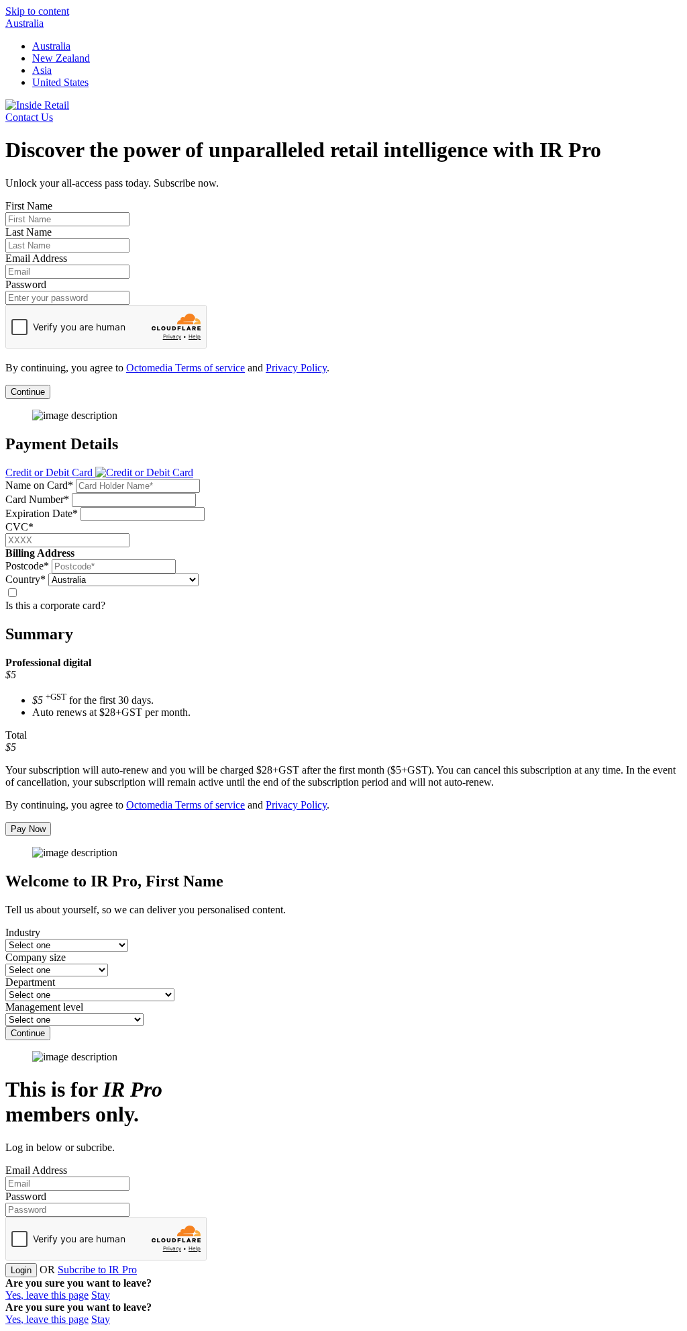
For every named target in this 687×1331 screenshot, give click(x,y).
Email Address (36, 258)
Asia (42, 70)
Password (25, 284)
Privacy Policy (296, 367)
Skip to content (37, 11)
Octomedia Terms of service (185, 367)
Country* (25, 579)
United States (60, 82)
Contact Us (29, 117)
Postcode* (27, 565)
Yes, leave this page (47, 1295)
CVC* (19, 527)
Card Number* (37, 499)
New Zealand (61, 58)
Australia (24, 23)
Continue (28, 392)
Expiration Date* (41, 513)
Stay (100, 1295)
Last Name (28, 232)
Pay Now (28, 829)
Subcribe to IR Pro (97, 1269)
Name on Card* (39, 485)
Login (21, 1270)
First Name (28, 206)
